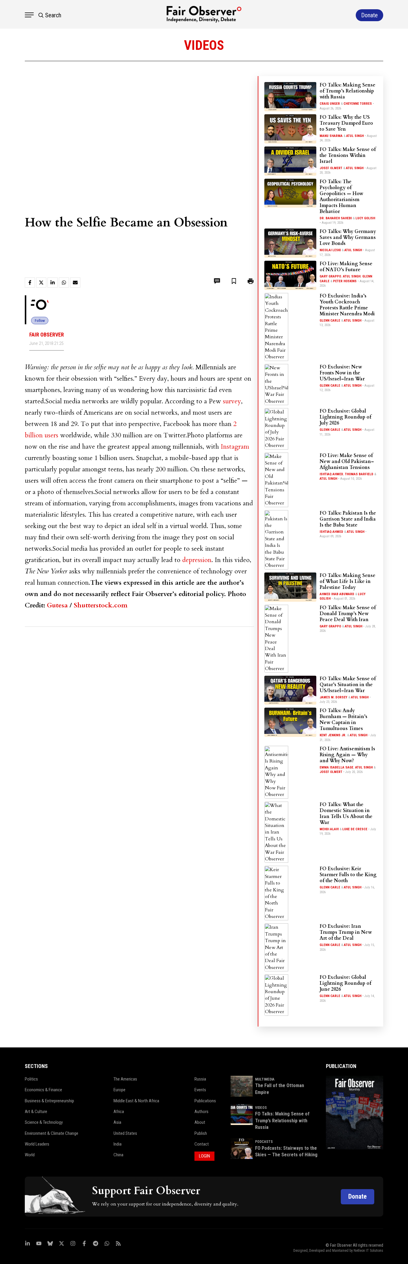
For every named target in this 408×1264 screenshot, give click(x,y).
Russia (200, 1079)
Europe (119, 1089)
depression (196, 559)
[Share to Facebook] (30, 282)
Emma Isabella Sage (336, 767)
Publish (200, 1133)
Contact (201, 1144)
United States (125, 1133)
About (199, 1122)
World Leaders (37, 1144)
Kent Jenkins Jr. (333, 735)
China (118, 1154)
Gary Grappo (330, 276)
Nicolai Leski (330, 250)
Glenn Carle (330, 320)
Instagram (235, 446)
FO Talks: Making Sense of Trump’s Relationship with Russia (282, 1120)
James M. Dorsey (333, 697)
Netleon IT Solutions (368, 1250)
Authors (201, 1111)
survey (232, 401)
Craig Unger (330, 104)
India (117, 1144)
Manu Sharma (331, 136)
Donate (357, 1196)
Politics (31, 1079)
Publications (205, 1101)
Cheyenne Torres (357, 104)
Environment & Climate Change (51, 1133)
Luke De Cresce (354, 829)
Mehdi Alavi (329, 829)
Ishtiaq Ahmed (331, 474)
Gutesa (57, 605)
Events (200, 1089)
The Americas (125, 1079)
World (30, 1154)
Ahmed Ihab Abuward (337, 594)
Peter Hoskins (345, 281)
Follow (40, 320)
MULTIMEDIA (264, 1079)
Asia (117, 1122)
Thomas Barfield (359, 474)
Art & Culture (36, 1111)
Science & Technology (44, 1122)
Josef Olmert (331, 168)
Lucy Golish (365, 218)
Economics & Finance (43, 1089)
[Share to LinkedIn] (52, 282)
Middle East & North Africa (136, 1101)
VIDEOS (261, 1108)
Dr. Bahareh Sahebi (336, 218)
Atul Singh (355, 136)
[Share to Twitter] (41, 282)
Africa (118, 1111)
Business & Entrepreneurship (49, 1101)
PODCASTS (264, 1142)
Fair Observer (46, 334)
